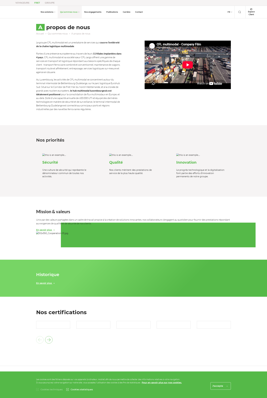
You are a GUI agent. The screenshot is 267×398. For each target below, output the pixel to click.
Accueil (40, 33)
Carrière (126, 12)
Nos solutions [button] (47, 12)
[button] (49, 340)
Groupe (50, 2)
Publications (112, 12)
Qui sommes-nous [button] (68, 12)
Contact (139, 12)
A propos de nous (80, 33)
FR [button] (229, 12)
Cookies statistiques (82, 389)
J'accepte (218, 386)
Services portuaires (159, 7)
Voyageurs (22, 2)
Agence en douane (158, 11)
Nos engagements (92, 12)
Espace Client (251, 13)
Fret (37, 2)
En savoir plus (44, 229)
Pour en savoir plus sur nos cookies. (162, 382)
